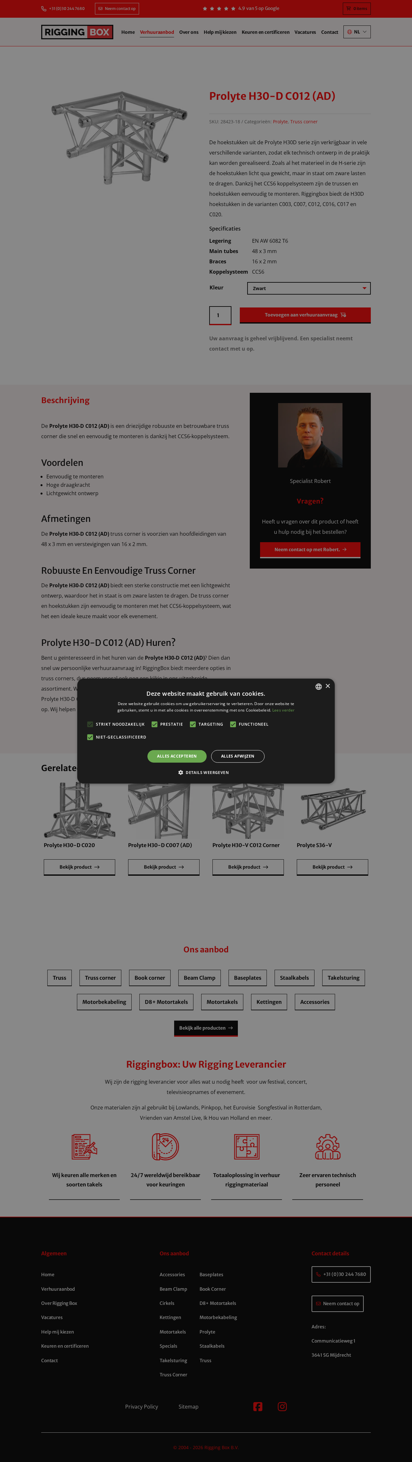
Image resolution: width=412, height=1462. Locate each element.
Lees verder (283, 710)
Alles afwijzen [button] (238, 756)
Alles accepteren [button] (177, 756)
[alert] (206, 731)
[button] (206, 772)
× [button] (327, 686)
